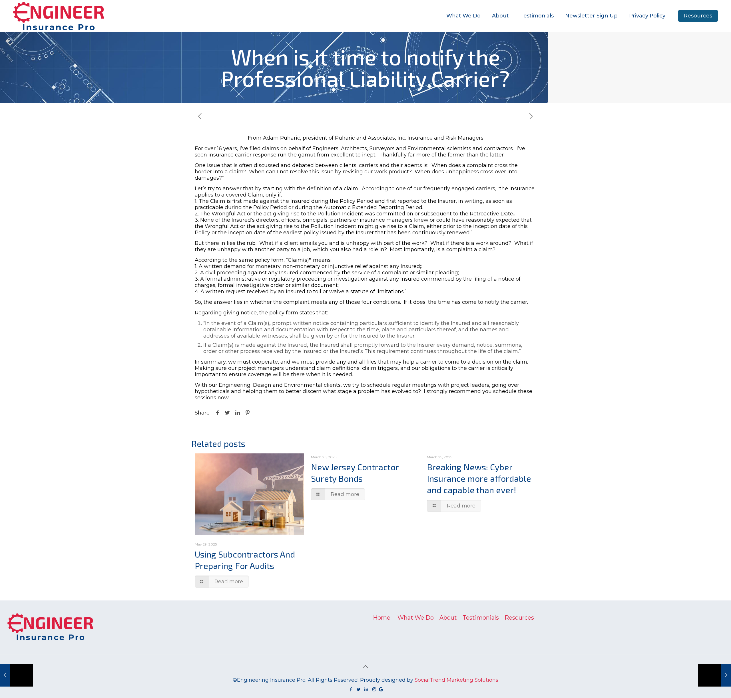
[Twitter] (359, 689)
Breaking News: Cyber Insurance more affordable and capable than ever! (479, 478)
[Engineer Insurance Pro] (59, 15)
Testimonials (481, 617)
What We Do (415, 617)
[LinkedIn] (366, 689)
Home (381, 617)
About (448, 617)
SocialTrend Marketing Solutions (456, 680)
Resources (698, 16)
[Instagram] (374, 689)
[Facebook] (351, 689)
